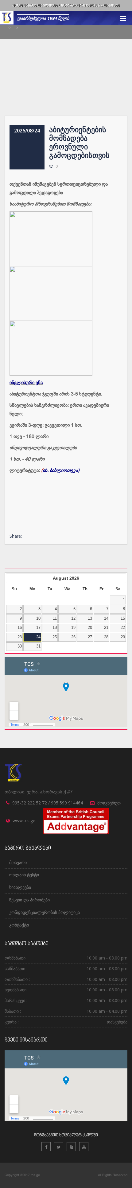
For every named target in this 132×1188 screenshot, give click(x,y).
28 (106, 637)
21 (106, 628)
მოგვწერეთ (109, 803)
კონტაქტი (19, 925)
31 (38, 646)
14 (106, 618)
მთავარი (18, 862)
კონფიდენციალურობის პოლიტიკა (44, 912)
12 (73, 618)
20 (90, 628)
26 (73, 637)
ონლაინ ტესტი (24, 875)
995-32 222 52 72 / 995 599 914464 (47, 803)
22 (123, 628)
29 (123, 637)
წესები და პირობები (29, 900)
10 (38, 618)
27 (90, 637)
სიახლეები (20, 887)
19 (73, 628)
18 (54, 628)
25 (54, 637)
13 (90, 618)
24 (38, 637)
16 (19, 628)
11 (55, 618)
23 (19, 637)
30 (19, 646)
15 (123, 618)
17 (38, 628)
